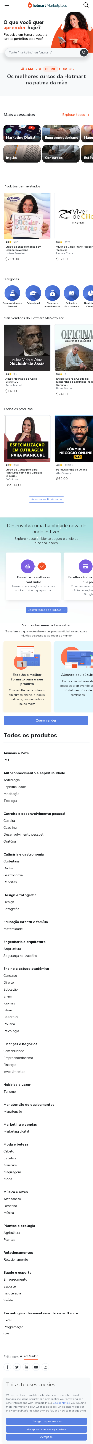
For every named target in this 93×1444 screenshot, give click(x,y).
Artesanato (12, 1199)
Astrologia (11, 780)
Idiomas (9, 1003)
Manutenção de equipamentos (29, 1104)
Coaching (10, 827)
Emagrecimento (15, 1279)
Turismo (9, 1091)
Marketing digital (16, 1131)
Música (8, 1212)
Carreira (9, 820)
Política (9, 1024)
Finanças (9, 1064)
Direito (8, 982)
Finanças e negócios (20, 1044)
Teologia (10, 800)
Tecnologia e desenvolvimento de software (40, 1313)
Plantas (9, 1239)
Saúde (8, 1300)
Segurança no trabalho (20, 955)
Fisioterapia (12, 1293)
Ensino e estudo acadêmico (26, 968)
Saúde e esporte (17, 1272)
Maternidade (13, 929)
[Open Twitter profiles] (17, 1367)
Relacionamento (15, 1259)
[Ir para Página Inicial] (47, 5)
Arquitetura (12, 948)
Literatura (10, 1017)
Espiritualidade (14, 787)
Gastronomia (13, 875)
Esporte (9, 1286)
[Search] (84, 52)
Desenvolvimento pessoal (23, 834)
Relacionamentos (18, 1252)
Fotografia (11, 909)
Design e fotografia (19, 895)
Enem (7, 996)
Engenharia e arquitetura (24, 942)
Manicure (10, 1165)
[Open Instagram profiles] (45, 1367)
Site (6, 1334)
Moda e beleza (15, 1144)
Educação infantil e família (25, 922)
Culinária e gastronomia (23, 854)
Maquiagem (12, 1172)
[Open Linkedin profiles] (26, 1367)
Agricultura (11, 1232)
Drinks (8, 868)
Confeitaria (11, 861)
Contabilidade (13, 1051)
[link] (22, 133)
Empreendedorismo (18, 1058)
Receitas (10, 882)
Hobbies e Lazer (17, 1084)
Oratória (9, 841)
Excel (7, 1320)
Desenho (10, 1206)
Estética (9, 1158)
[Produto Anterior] (4, 216)
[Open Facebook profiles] (7, 1367)
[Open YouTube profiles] (36, 1367)
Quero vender (46, 720)
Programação (13, 1327)
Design (8, 902)
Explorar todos (73, 114)
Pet (6, 760)
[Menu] (6, 5)
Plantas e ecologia (19, 1225)
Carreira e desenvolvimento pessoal (34, 813)
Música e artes (15, 1192)
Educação (10, 989)
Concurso (10, 975)
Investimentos (14, 1071)
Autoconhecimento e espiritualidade (34, 773)
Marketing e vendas (20, 1124)
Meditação (11, 793)
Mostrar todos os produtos (44, 610)
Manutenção (12, 1111)
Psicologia (11, 1031)
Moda (7, 1179)
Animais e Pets (16, 753)
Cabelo (8, 1151)
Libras (8, 1010)
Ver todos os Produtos (45, 499)
